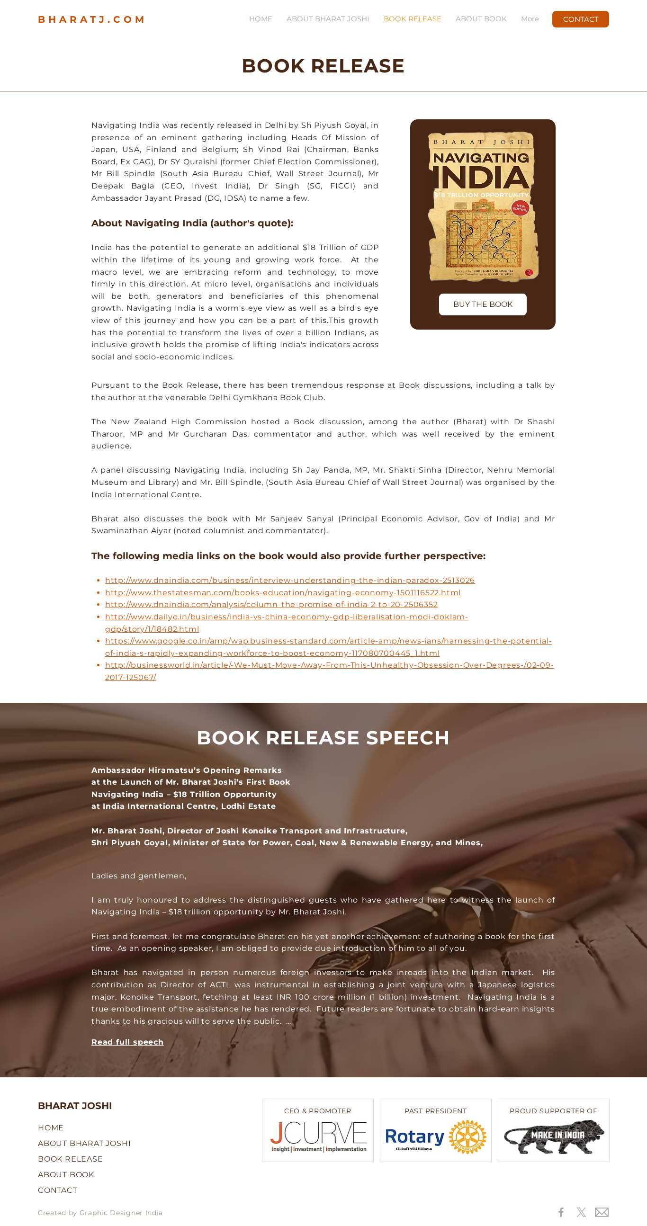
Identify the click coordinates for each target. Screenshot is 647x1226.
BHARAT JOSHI (75, 1105)
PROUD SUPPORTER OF (554, 1111)
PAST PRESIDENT (435, 1111)
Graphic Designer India (121, 1212)
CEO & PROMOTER (317, 1111)
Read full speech (127, 1042)
